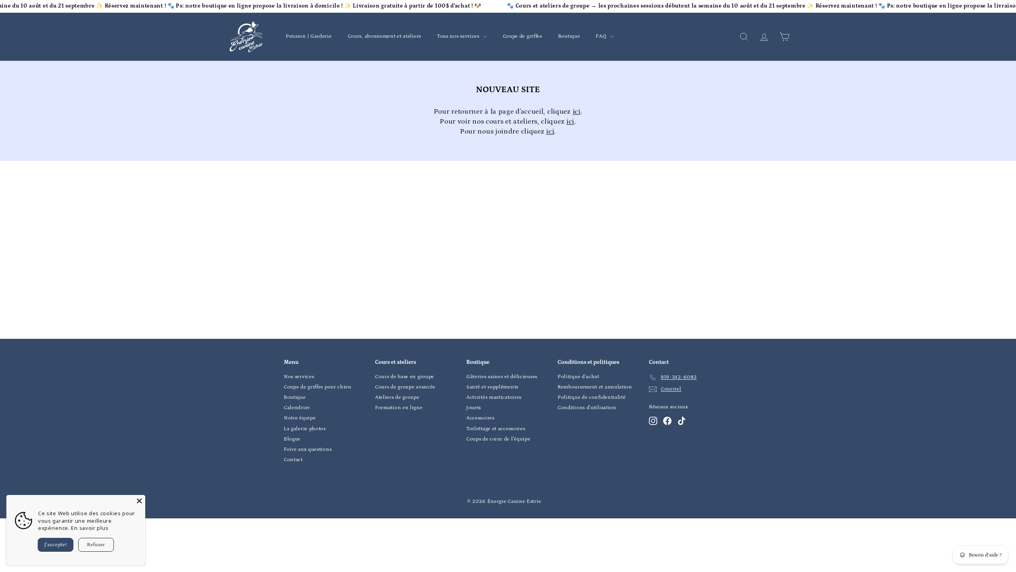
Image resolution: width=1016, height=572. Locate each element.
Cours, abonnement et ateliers (384, 36)
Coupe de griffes (522, 36)
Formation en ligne (399, 408)
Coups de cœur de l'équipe (498, 439)
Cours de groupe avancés (405, 387)
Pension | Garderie (309, 36)
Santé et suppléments (492, 387)
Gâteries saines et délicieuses (501, 377)
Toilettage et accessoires (495, 429)
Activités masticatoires (493, 397)
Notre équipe (300, 418)
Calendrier (297, 408)
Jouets (473, 408)
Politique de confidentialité (592, 397)
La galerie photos (305, 429)
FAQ (602, 36)
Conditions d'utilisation (587, 408)
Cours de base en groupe (404, 377)
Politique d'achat (578, 377)
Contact (293, 460)
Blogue (292, 439)
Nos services (299, 377)
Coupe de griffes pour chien (318, 387)
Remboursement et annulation (595, 387)
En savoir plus (89, 527)
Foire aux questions (307, 449)
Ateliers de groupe (397, 397)
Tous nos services (459, 36)
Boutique (569, 36)
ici (577, 112)
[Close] (139, 501)
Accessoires (480, 418)
